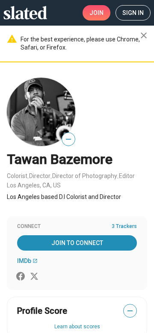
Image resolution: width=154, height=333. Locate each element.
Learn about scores (77, 327)
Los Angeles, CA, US (34, 185)
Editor (127, 175)
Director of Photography (84, 175)
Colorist (17, 175)
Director (39, 175)
